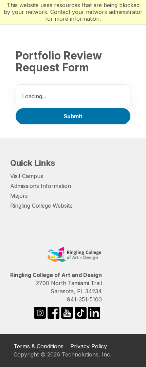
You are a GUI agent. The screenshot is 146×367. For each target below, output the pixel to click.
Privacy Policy (88, 346)
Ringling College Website (41, 205)
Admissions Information (40, 185)
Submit (73, 116)
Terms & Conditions (38, 346)
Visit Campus (26, 176)
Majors (19, 195)
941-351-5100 (84, 299)
